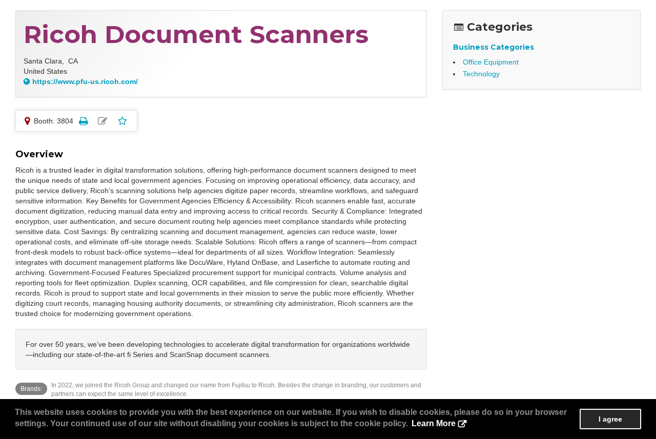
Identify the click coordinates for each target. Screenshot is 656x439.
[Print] (83, 121)
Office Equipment (491, 62)
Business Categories (493, 47)
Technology (481, 74)
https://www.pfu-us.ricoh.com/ (85, 81)
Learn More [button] (434, 423)
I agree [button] (610, 419)
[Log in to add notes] (102, 121)
